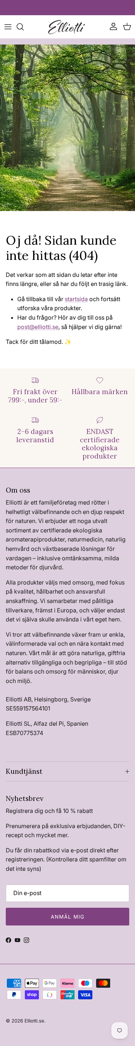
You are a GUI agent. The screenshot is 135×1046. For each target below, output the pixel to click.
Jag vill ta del (34, 557)
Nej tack (33, 567)
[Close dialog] (130, 491)
